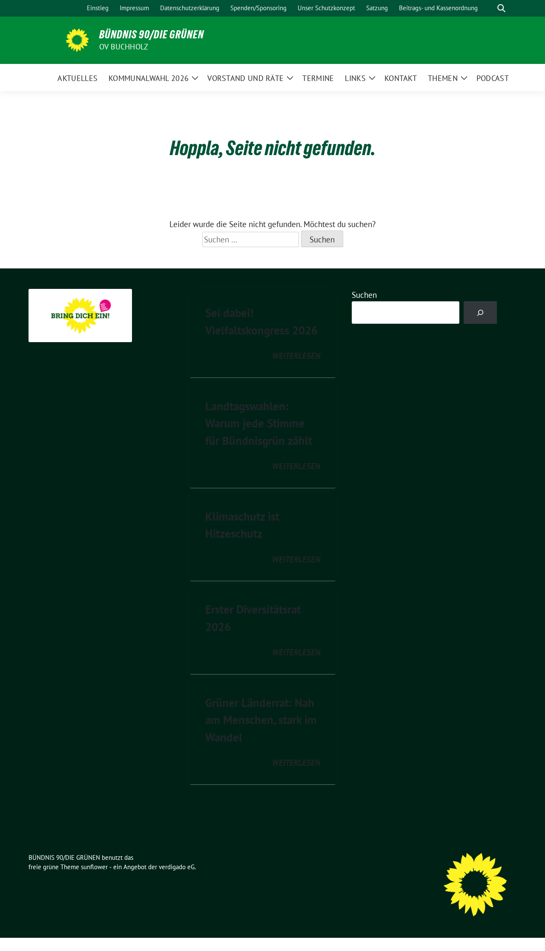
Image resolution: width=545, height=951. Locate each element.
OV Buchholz (123, 47)
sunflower (94, 867)
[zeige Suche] (501, 8)
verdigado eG (177, 867)
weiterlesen (296, 356)
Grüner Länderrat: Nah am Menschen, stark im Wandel (261, 719)
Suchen (364, 295)
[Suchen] (480, 312)
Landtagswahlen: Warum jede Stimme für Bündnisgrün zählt (258, 423)
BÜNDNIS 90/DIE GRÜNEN (151, 34)
